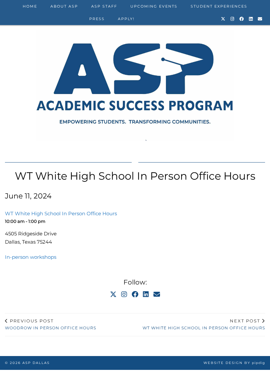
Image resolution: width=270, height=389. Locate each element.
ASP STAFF (104, 6)
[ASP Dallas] (135, 85)
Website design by (234, 363)
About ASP (64, 6)
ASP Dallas (36, 363)
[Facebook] (241, 19)
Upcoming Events (153, 6)
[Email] (260, 19)
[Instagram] (232, 19)
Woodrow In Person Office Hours (50, 324)
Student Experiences (219, 6)
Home (30, 6)
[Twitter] (223, 19)
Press (97, 18)
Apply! (126, 18)
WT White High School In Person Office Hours (204, 324)
